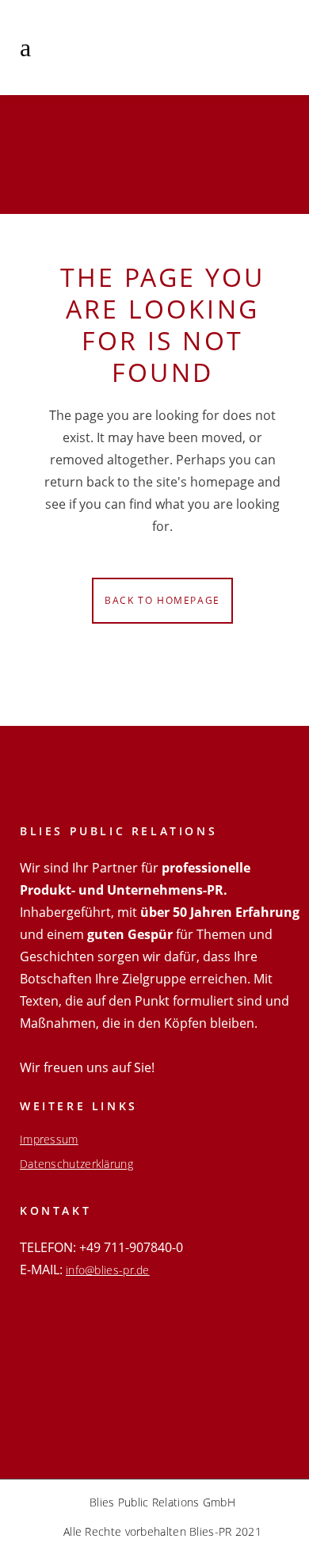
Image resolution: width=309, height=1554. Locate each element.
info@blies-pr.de (108, 1269)
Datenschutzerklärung (76, 1164)
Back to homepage (162, 600)
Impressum (49, 1139)
